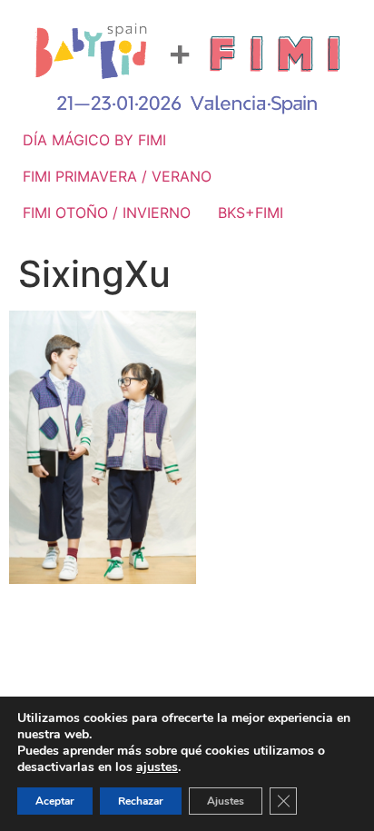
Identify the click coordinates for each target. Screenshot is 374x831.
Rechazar (140, 801)
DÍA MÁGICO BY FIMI (94, 140)
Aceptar (54, 801)
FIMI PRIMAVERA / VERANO (117, 176)
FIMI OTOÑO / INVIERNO (107, 212)
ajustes (157, 767)
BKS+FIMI (250, 212)
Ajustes (225, 801)
